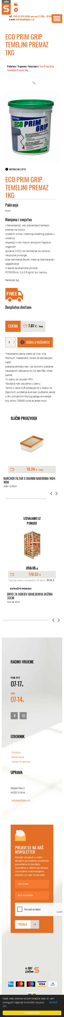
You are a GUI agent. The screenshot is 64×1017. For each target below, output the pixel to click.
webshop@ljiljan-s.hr (25, 19)
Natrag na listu (17, 169)
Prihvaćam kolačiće (32, 1012)
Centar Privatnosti (21, 761)
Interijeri (33, 66)
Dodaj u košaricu (38, 342)
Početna (11, 66)
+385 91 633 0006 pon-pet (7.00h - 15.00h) (33, 16)
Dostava (16, 752)
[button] (51, 494)
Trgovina (21, 66)
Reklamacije (18, 757)
